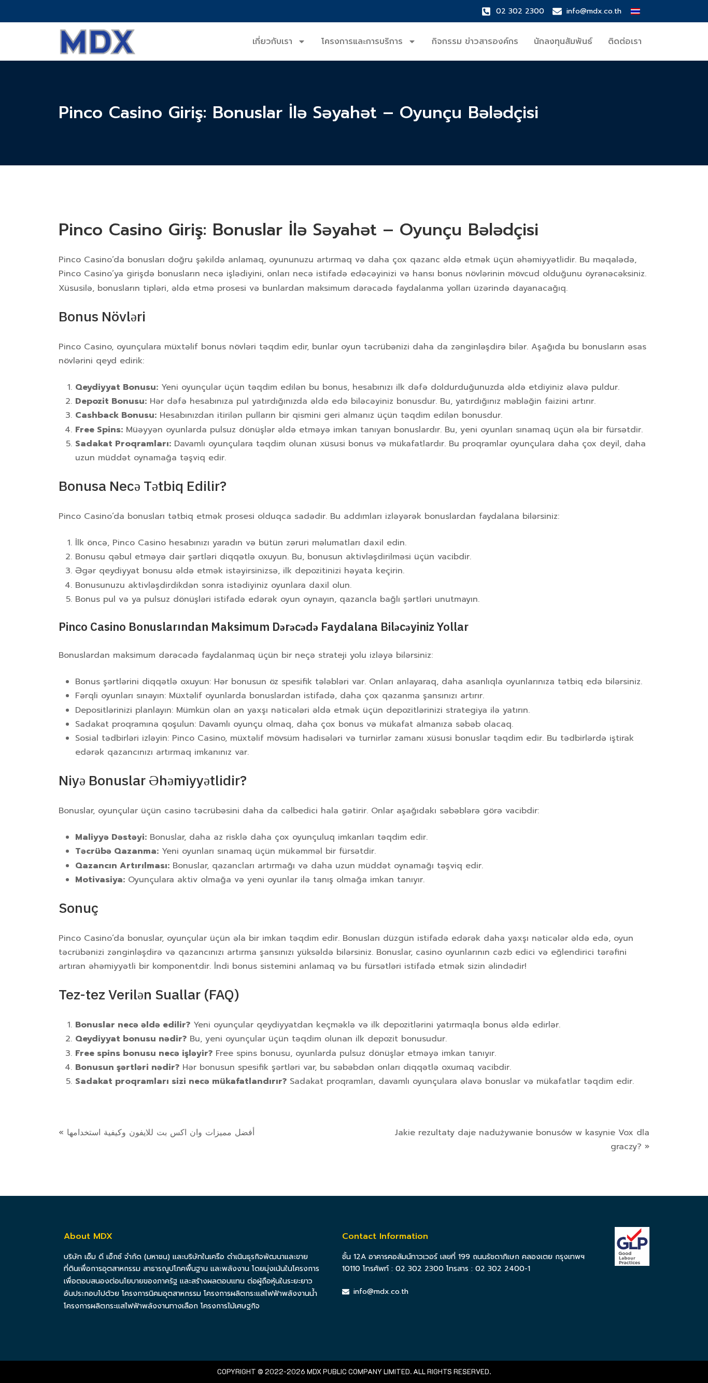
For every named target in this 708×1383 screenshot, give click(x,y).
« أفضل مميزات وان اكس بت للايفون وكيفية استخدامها (156, 1132)
